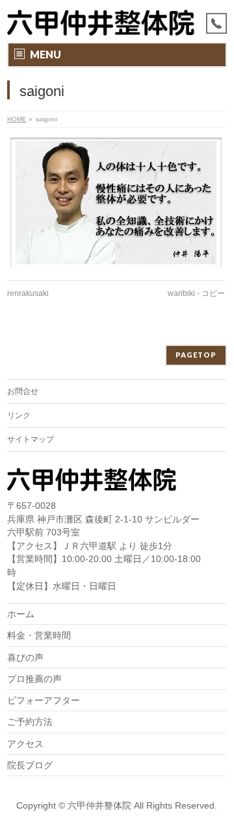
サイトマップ (30, 439)
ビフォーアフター (43, 700)
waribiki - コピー (196, 293)
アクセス (25, 744)
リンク (19, 415)
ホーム (20, 614)
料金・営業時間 (39, 635)
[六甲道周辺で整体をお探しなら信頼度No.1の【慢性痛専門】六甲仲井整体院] (100, 21)
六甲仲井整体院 (99, 805)
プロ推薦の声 (34, 679)
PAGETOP (196, 354)
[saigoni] (116, 202)
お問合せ (22, 391)
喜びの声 (25, 657)
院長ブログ (30, 765)
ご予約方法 (30, 721)
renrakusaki (28, 293)
